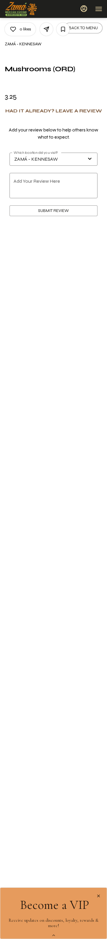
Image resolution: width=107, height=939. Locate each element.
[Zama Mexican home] (31, 8)
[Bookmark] (63, 29)
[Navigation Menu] (98, 9)
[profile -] (83, 8)
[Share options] (46, 29)
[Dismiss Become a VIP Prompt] (98, 896)
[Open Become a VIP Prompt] (53, 935)
